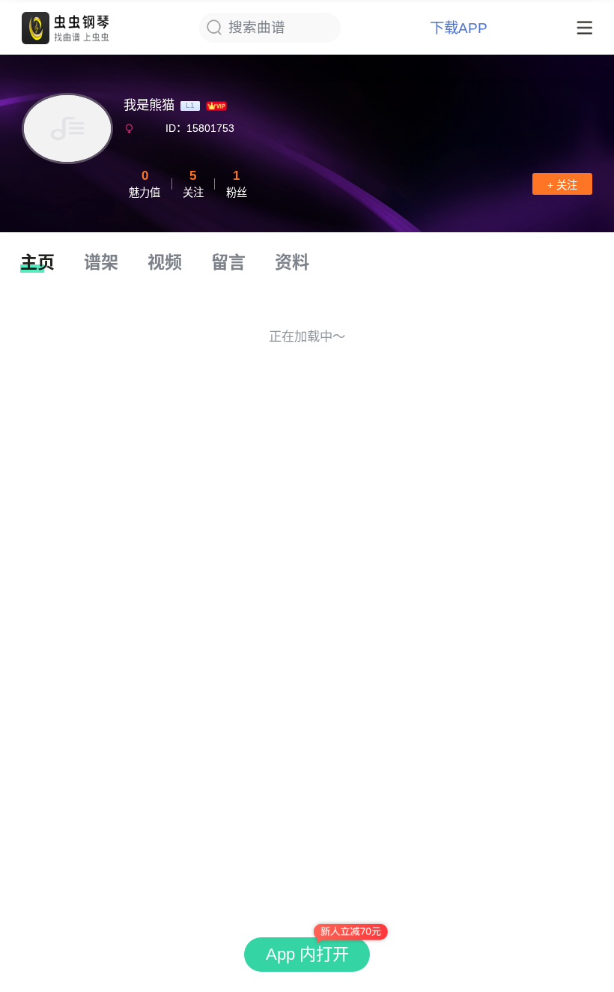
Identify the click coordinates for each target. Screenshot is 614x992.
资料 (292, 262)
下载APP (458, 28)
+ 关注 (562, 185)
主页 (37, 262)
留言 (228, 262)
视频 (165, 262)
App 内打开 (307, 954)
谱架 (101, 262)
